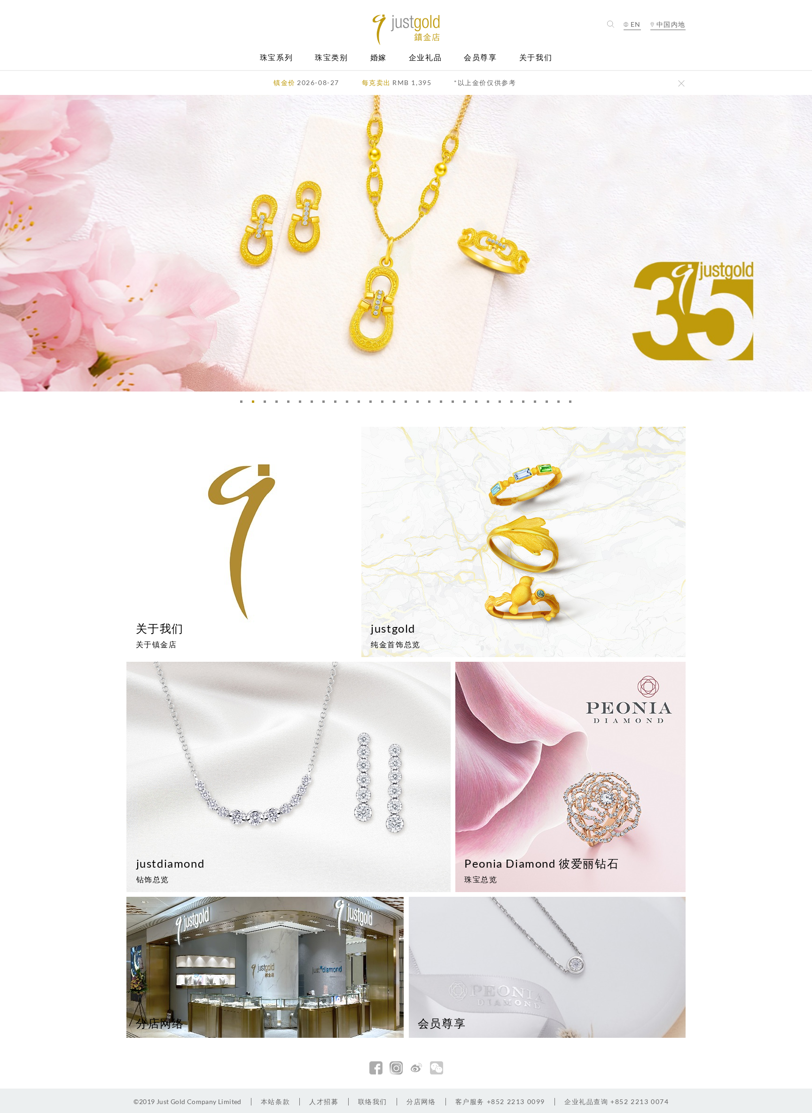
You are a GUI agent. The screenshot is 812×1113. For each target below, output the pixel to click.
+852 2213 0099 (500, 1101)
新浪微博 (416, 1067)
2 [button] (255, 404)
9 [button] (338, 404)
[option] (406, 243)
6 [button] (302, 404)
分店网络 (421, 1101)
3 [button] (267, 404)
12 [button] (373, 404)
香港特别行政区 (668, 41)
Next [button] (802, 243)
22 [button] (490, 404)
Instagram (396, 1067)
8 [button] (326, 404)
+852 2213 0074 (616, 1101)
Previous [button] (9, 243)
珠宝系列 (276, 58)
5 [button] (291, 404)
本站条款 (275, 1101)
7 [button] (314, 404)
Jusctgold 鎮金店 (406, 30)
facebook (376, 1067)
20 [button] (467, 404)
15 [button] (408, 404)
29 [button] (573, 404)
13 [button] (385, 404)
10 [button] (349, 404)
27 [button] (549, 404)
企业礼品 (425, 58)
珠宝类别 (331, 58)
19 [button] (455, 404)
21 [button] (479, 404)
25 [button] (526, 404)
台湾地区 (667, 52)
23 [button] (502, 404)
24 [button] (514, 404)
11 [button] (361, 404)
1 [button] (244, 404)
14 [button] (396, 404)
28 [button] (561, 404)
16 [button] (420, 404)
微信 (436, 1067)
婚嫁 (378, 58)
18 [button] (443, 404)
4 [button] (279, 404)
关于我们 (535, 58)
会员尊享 (480, 58)
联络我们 (372, 1101)
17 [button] (432, 404)
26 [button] (537, 404)
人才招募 (323, 1101)
